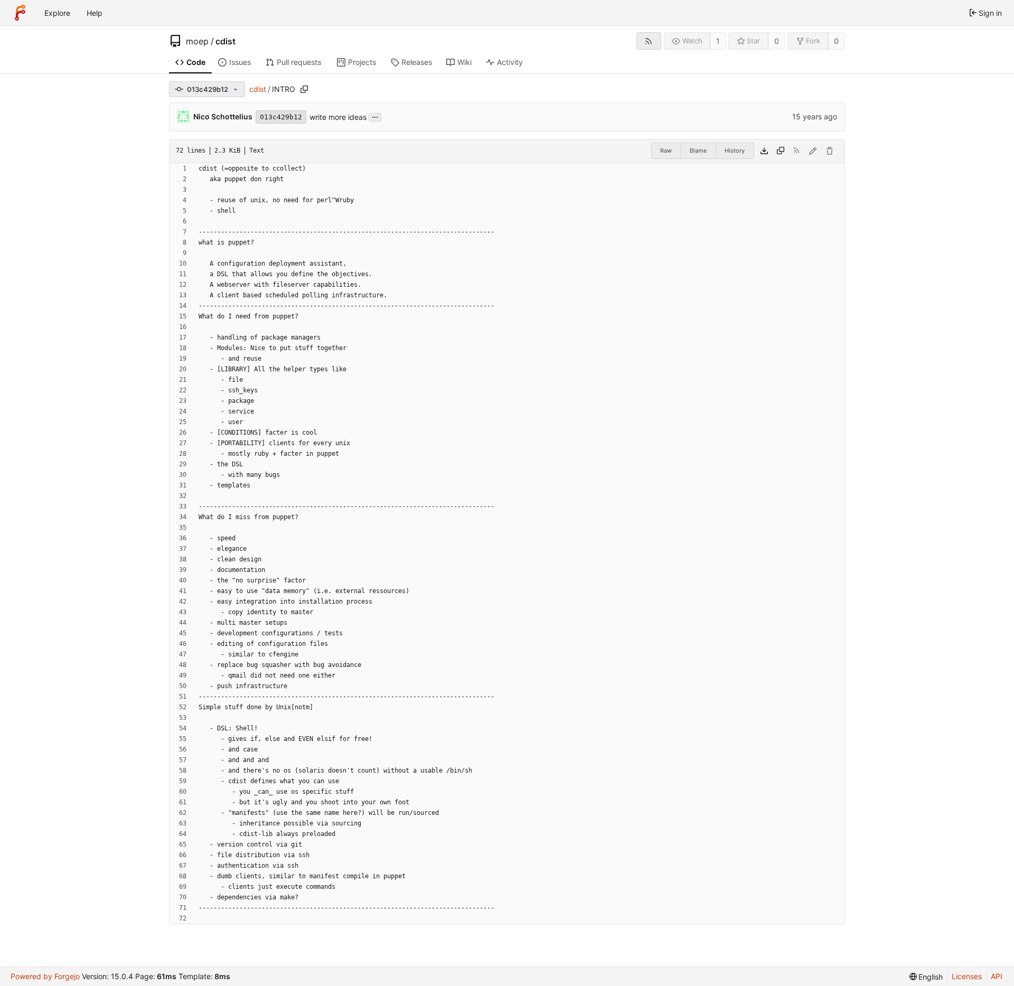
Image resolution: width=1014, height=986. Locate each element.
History (735, 150)
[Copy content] (780, 151)
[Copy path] (304, 89)
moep (197, 41)
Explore (57, 12)
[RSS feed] (648, 41)
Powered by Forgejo (45, 976)
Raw (666, 150)
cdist (225, 41)
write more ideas (338, 116)
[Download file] (764, 151)
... (375, 116)
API (996, 976)
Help (94, 12)
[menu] (926, 976)
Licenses (967, 976)
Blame (698, 150)
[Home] (20, 12)
